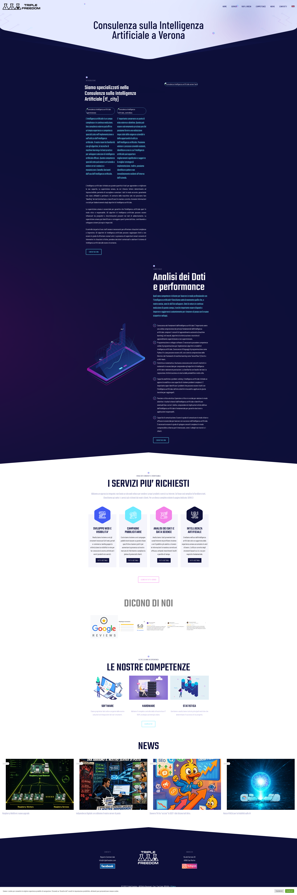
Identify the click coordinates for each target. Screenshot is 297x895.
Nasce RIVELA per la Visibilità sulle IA (237, 814)
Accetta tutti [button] (290, 891)
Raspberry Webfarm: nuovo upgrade (15, 814)
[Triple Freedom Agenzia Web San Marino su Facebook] (107, 868)
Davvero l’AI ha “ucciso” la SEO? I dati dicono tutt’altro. (170, 814)
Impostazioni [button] (279, 891)
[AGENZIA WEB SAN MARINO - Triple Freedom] (21, 6)
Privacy (173, 886)
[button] (94, 252)
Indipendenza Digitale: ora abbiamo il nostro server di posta (98, 814)
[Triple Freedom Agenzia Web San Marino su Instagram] (189, 868)
